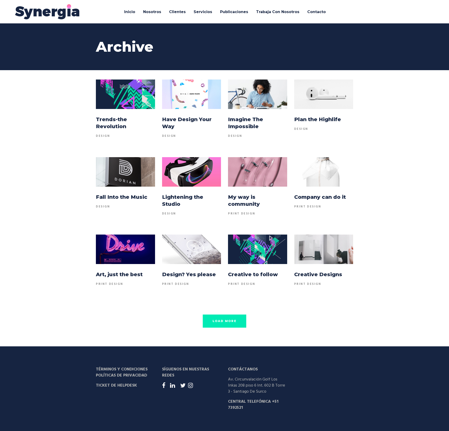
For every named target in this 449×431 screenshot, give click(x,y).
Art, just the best (119, 274)
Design (103, 136)
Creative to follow (253, 274)
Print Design (241, 213)
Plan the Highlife (317, 119)
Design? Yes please (189, 274)
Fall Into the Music (121, 197)
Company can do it (320, 197)
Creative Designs (318, 274)
